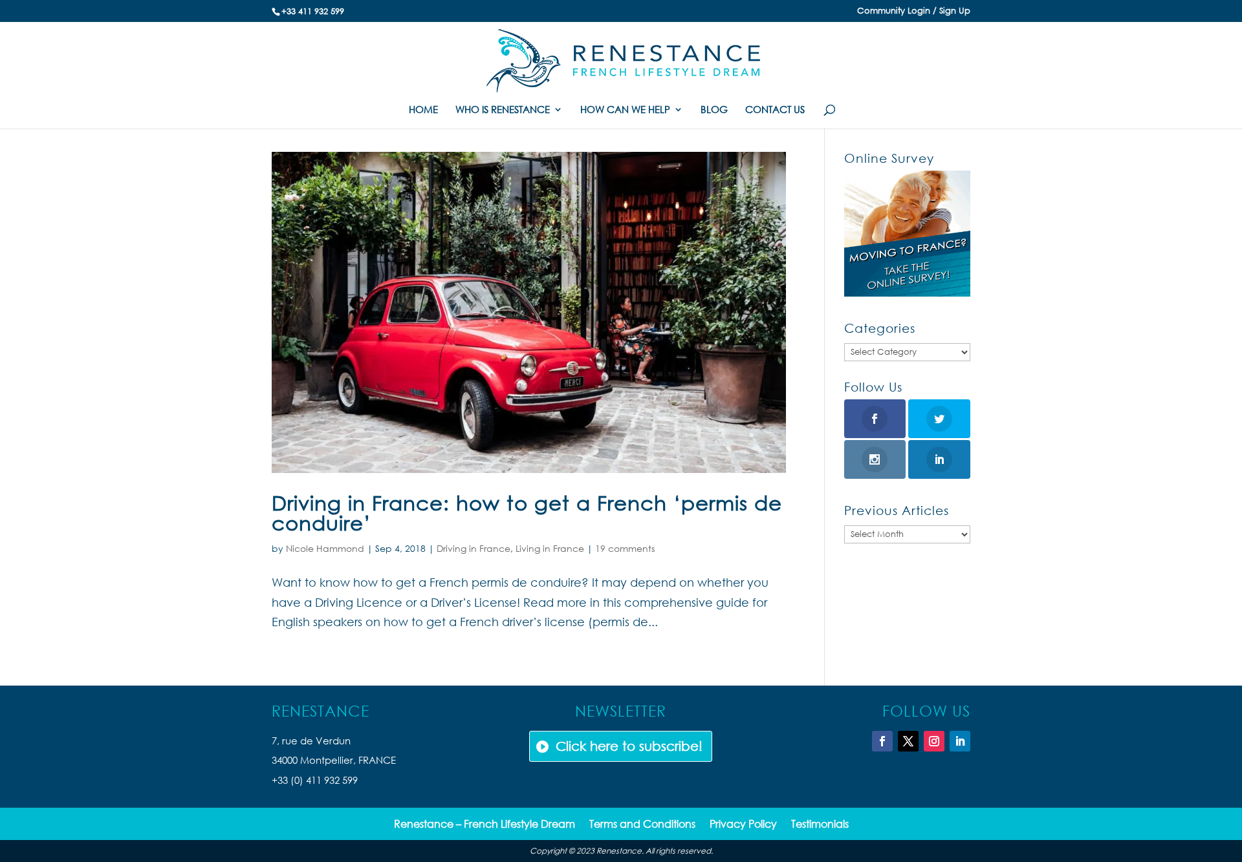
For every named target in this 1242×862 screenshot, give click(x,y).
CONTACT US (775, 110)
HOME (423, 110)
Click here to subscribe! (629, 746)
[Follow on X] (908, 741)
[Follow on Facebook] (882, 741)
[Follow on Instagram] (934, 741)
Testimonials (820, 824)
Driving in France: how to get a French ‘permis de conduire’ (527, 512)
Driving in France (473, 548)
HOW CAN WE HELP (625, 110)
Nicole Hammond (325, 548)
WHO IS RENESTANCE (502, 110)
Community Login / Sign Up (913, 11)
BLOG (714, 110)
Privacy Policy (743, 824)
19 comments (625, 548)
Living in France (550, 548)
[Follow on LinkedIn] (960, 741)
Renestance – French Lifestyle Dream (484, 824)
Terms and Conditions (642, 824)
